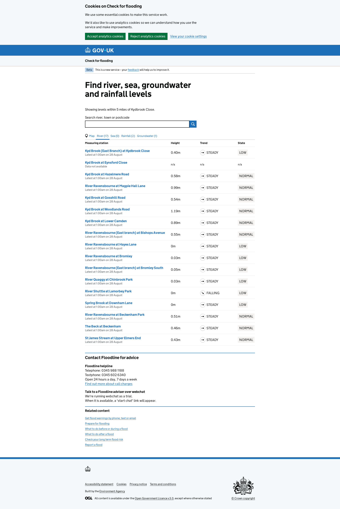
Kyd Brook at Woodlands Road (107, 209)
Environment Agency (112, 491)
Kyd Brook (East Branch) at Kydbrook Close (117, 151)
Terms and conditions (163, 484)
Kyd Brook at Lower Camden (106, 221)
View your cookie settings (188, 36)
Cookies (121, 484)
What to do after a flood (99, 434)
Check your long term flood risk (104, 439)
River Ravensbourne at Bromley (108, 256)
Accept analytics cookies (105, 36)
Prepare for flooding (97, 423)
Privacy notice (138, 484)
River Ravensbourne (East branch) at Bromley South (124, 268)
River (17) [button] (102, 136)
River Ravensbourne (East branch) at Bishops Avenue (125, 233)
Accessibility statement (99, 484)
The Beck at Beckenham (103, 326)
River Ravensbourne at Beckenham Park (114, 315)
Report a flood (93, 444)
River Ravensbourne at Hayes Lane (110, 244)
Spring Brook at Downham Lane (108, 303)
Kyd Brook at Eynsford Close (106, 162)
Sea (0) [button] (114, 136)
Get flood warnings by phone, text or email (110, 418)
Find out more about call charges (108, 384)
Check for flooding (99, 61)
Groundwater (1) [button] (147, 136)
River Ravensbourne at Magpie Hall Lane (115, 186)
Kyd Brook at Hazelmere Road (107, 174)
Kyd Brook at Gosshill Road (105, 198)
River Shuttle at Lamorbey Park (108, 291)
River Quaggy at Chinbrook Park (109, 279)
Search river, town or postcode (107, 117)
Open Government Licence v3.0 (154, 498)
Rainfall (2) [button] (128, 136)
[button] (90, 136)
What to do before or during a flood (106, 428)
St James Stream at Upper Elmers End (113, 338)
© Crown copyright (243, 498)
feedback (133, 69)
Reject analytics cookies (147, 36)
